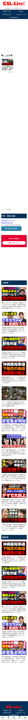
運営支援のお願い (7, 712)
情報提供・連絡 (7, 710)
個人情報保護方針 (14, 715)
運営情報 (21, 710)
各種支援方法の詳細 (6, 222)
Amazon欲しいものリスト (8, 220)
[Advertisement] (14, 34)
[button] (25, 209)
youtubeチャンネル (20, 712)
